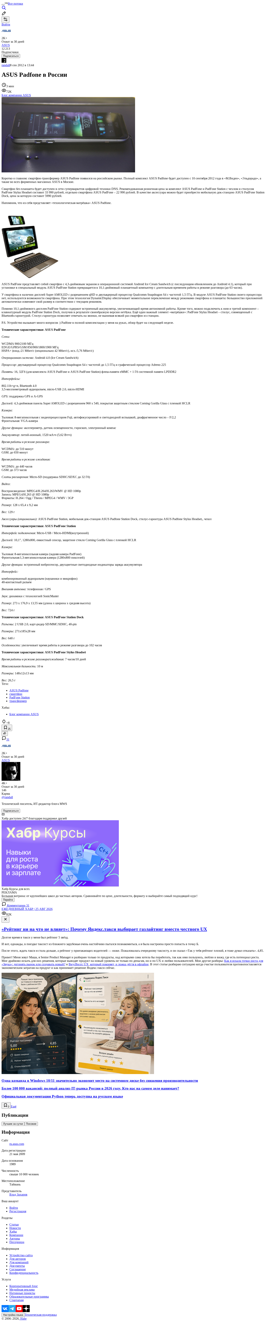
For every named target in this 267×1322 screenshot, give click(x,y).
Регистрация (17, 1211)
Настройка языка (13, 1314)
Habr (23, 1318)
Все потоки (15, 3)
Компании (16, 1235)
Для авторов (17, 1258)
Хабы (13, 1231)
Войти (13, 1207)
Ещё (13, 1106)
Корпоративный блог (23, 1286)
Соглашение (17, 1269)
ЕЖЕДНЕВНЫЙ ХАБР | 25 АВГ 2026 (27, 909)
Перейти (8, 899)
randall (6, 65)
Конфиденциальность (23, 1272)
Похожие (31, 1123)
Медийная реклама (22, 1289)
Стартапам (16, 1300)
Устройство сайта (21, 1255)
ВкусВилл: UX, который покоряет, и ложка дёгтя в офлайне (109, 964)
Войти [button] (6, 24)
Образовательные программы (29, 1296)
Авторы (14, 1238)
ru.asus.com (16, 1144)
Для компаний (19, 1262)
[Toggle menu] (3, 4)
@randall (7, 797)
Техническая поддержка (41, 1314)
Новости (15, 1228)
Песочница (16, 1242)
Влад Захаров (18, 1194)
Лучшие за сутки (13, 1123)
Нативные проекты (22, 1293)
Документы (17, 1265)
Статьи (14, 1224)
